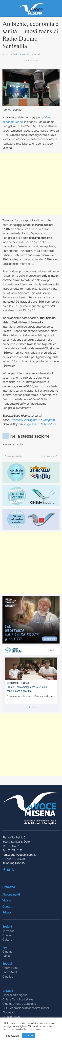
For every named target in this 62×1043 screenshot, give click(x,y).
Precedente (14, 456)
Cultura (7, 939)
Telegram (49, 420)
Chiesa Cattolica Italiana (17, 999)
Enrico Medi (9, 972)
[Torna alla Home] (31, 8)
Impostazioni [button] (12, 1035)
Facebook (16, 420)
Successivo (48, 456)
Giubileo (7, 976)
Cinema (7, 951)
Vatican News (11, 1016)
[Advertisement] (31, 184)
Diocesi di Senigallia (14, 995)
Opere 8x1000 (11, 968)
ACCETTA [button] (28, 1035)
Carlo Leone (19, 54)
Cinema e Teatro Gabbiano (19, 1004)
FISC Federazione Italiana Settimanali (25, 1008)
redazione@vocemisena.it (19, 855)
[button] (58, 8)
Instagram (30, 420)
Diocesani (8, 1012)
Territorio (8, 931)
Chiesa (6, 935)
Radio (6, 956)
